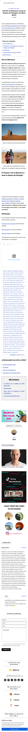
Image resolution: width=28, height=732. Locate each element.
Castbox (7, 203)
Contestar (23, 547)
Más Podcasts (7, 55)
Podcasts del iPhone (7, 199)
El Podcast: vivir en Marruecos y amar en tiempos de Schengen (13, 46)
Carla (14, 439)
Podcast (18, 425)
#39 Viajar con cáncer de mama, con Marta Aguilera (12, 466)
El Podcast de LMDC (14, 8)
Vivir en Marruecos (8, 43)
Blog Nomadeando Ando (9, 364)
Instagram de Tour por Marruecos (12, 373)
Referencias (6, 50)
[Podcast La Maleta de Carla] (9, 3)
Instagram (5, 367)
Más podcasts (7, 388)
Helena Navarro (5, 547)
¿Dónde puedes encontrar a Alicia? (12, 52)
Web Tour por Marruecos (9, 370)
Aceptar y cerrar (15, 729)
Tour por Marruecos (8, 28)
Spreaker (18, 201)
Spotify (16, 199)
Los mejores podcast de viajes (12, 396)
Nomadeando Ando (15, 26)
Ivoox (3, 203)
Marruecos (10, 425)
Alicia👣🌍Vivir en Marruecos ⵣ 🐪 (17, 354)
